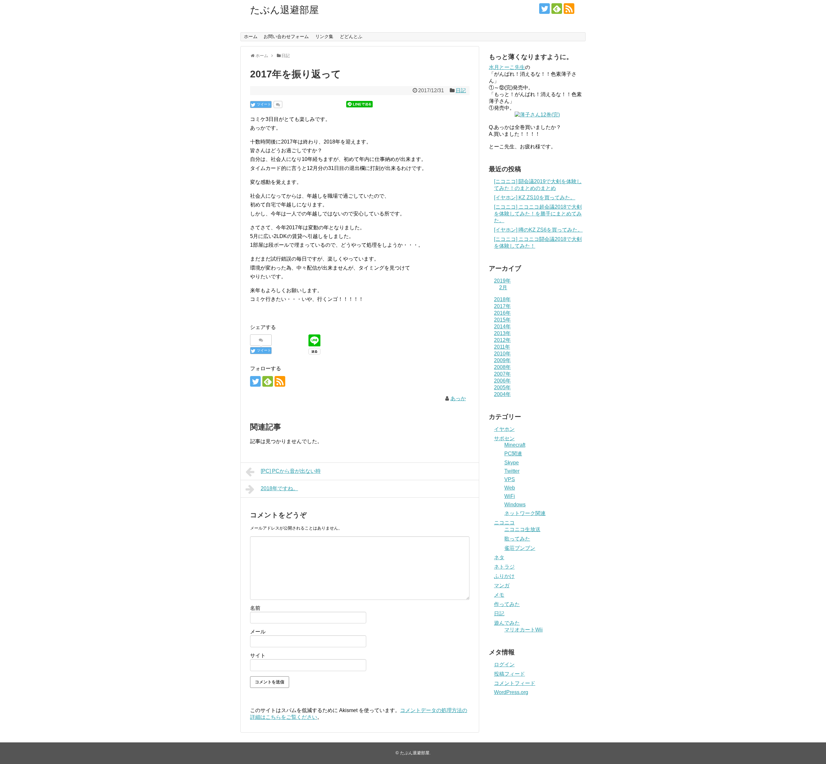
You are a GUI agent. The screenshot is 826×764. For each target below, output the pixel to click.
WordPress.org (511, 692)
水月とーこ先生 (507, 67)
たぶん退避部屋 (284, 10)
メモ (499, 595)
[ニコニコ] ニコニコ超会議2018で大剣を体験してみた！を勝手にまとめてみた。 (538, 213)
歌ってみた (517, 538)
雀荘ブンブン (519, 548)
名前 (255, 608)
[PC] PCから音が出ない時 (291, 471)
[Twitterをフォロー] (544, 8)
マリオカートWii (523, 629)
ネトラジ (504, 567)
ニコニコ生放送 (522, 529)
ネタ (499, 557)
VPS (509, 479)
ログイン (504, 664)
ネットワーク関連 (525, 513)
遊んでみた (507, 623)
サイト (258, 655)
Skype (511, 462)
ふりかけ (504, 576)
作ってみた (507, 604)
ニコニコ (504, 522)
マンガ (501, 585)
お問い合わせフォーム (286, 36)
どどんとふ (351, 36)
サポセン (504, 438)
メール (258, 631)
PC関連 (513, 453)
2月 (503, 287)
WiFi (509, 496)
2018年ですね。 (279, 488)
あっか (458, 398)
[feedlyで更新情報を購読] (556, 8)
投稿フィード (509, 674)
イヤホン (504, 429)
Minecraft (514, 445)
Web (509, 488)
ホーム (250, 36)
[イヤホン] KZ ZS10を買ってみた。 (534, 197)
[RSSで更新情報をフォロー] (569, 8)
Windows (515, 504)
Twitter (511, 471)
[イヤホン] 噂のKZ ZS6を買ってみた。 (538, 230)
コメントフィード (514, 683)
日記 (461, 90)
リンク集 (324, 36)
